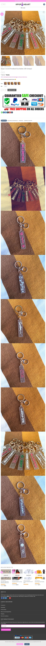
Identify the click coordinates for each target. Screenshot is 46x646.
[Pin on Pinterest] (10, 112)
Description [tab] (3, 120)
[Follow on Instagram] (4, 598)
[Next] (43, 33)
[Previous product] (4, 72)
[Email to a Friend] (8, 112)
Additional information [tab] (12, 120)
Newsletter (3, 607)
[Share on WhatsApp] (2, 112)
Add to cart (12, 90)
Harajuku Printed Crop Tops (17, 581)
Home (2, 66)
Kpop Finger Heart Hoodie (39, 581)
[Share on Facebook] (4, 112)
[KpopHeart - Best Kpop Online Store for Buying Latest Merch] (23, 4)
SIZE (1, 86)
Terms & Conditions (4, 615)
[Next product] (2, 72)
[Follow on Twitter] (6, 598)
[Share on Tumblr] (12, 112)
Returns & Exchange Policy (6, 611)
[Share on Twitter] (6, 112)
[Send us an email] (8, 598)
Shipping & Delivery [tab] (28, 120)
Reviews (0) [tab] (21, 120)
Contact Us (3, 605)
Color (2, 83)
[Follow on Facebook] (2, 598)
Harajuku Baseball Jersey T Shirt (28, 582)
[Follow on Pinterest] (10, 598)
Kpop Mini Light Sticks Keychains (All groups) (5, 582)
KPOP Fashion (7, 66)
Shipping (2, 613)
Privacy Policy (3, 609)
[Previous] (3, 33)
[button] (3, 4)
